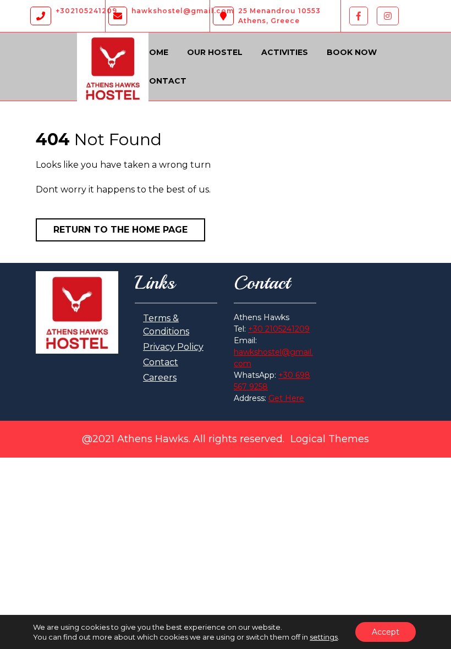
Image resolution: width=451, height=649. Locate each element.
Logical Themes (329, 439)
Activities (284, 52)
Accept (385, 632)
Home (155, 52)
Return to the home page (120, 229)
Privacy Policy (173, 347)
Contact (164, 81)
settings (324, 636)
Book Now (352, 52)
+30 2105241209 (279, 329)
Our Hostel (215, 52)
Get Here (286, 398)
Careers (160, 377)
